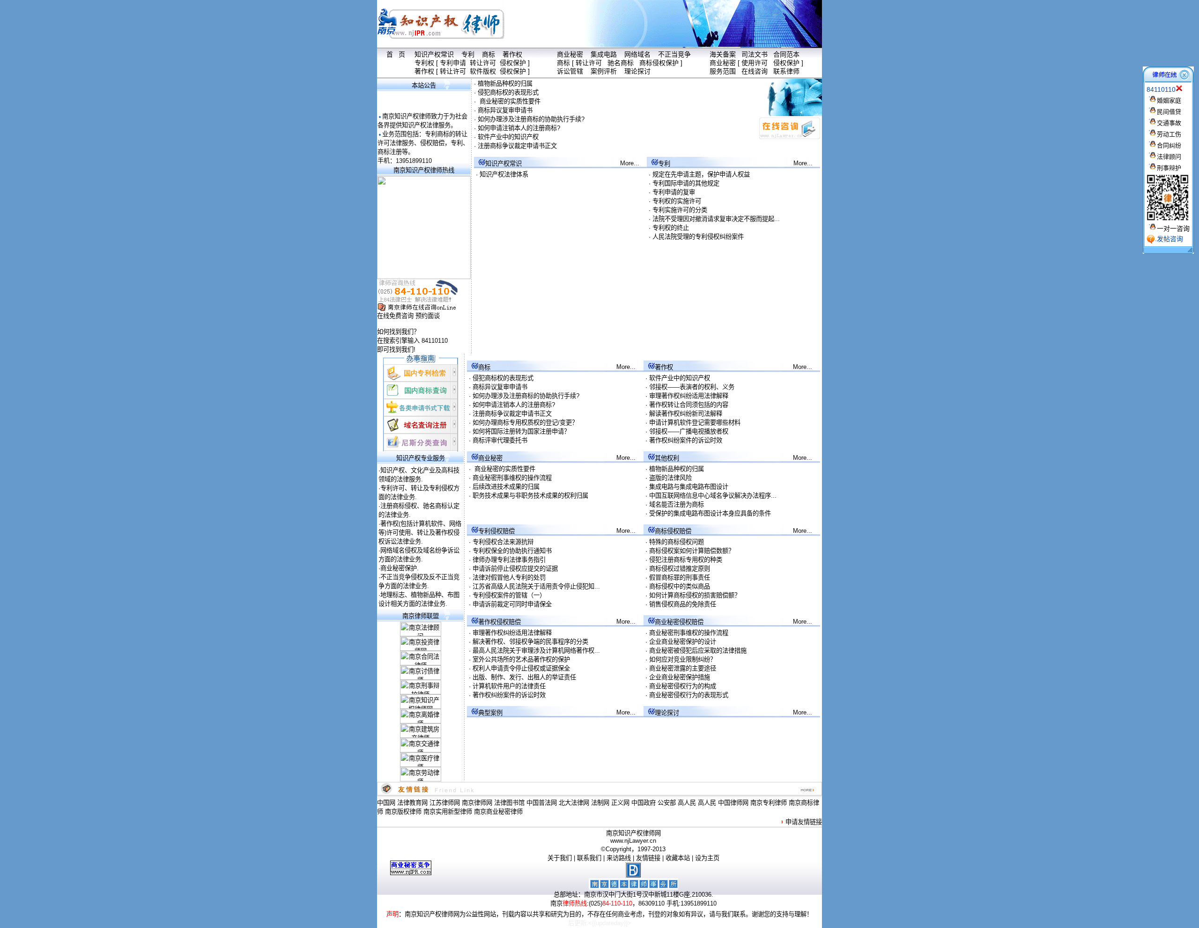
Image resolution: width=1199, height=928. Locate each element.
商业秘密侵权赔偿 (679, 622)
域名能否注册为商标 (676, 504)
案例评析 (604, 71)
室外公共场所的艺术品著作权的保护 (521, 659)
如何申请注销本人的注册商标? (519, 128)
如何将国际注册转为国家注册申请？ (521, 431)
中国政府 (643, 802)
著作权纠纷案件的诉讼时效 (685, 440)
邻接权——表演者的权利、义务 (691, 386)
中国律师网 (733, 802)
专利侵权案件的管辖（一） (509, 595)
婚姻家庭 (1169, 100)
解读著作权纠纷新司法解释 (685, 413)
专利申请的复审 (673, 192)
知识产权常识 (434, 54)
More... (629, 163)
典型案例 (490, 712)
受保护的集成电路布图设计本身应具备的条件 (710, 513)
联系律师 (786, 71)
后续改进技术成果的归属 (506, 486)
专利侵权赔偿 (496, 531)
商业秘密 (570, 54)
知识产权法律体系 (504, 174)
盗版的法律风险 (670, 477)
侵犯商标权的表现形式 (508, 92)
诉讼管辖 (570, 71)
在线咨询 (754, 71)
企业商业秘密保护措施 (679, 677)
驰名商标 (620, 62)
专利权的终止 (670, 227)
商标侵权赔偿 (673, 531)
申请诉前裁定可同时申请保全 (512, 604)
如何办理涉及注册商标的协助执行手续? (531, 119)
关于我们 (560, 858)
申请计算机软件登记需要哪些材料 (694, 422)
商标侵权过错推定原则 (679, 568)
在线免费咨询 (395, 315)
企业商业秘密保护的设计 (682, 641)
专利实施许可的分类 (679, 210)
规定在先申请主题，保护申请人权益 (701, 174)
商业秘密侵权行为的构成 (682, 686)
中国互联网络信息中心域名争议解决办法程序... (713, 495)
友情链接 (648, 858)
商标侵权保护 (659, 62)
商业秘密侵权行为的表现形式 (688, 695)
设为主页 (707, 858)
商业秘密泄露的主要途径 (682, 668)
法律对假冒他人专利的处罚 (509, 577)
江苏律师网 (444, 802)
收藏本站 (678, 858)
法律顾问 (1169, 156)
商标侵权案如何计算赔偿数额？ (691, 550)
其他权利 (667, 458)
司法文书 (754, 54)
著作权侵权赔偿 (499, 622)
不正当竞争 (674, 54)
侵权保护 (513, 62)
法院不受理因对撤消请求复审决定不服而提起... (716, 218)
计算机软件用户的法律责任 (509, 686)
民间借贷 (1169, 111)
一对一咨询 (1173, 228)
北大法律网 (574, 802)
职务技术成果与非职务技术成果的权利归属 (530, 495)
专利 (467, 54)
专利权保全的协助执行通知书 (512, 550)
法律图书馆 (509, 802)
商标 (488, 54)
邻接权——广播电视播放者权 (688, 431)
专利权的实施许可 (676, 201)
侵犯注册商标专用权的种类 (685, 559)
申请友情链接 (803, 821)
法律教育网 (412, 802)
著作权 (512, 54)
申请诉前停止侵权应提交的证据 (515, 568)
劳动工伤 (1169, 134)
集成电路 (604, 54)
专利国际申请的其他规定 (685, 183)
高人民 (687, 802)
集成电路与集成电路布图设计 (688, 486)
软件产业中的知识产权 (508, 136)
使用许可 (754, 62)
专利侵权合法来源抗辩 (503, 541)
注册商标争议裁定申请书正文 (517, 145)
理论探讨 (637, 71)
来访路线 (619, 858)
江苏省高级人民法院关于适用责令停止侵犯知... (536, 586)
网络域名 (637, 54)
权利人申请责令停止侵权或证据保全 (521, 668)
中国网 (386, 802)
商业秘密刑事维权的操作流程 (512, 477)
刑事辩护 (1169, 167)
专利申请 (453, 62)
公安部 (667, 802)
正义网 (620, 802)
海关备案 (723, 54)
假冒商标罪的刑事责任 (679, 577)
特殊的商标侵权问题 (676, 541)
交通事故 (1169, 122)
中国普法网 (541, 802)
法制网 (600, 802)
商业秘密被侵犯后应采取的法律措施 (698, 650)
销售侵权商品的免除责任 (682, 604)
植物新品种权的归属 (505, 83)
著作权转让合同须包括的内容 (688, 404)
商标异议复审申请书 (505, 110)
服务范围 (723, 71)
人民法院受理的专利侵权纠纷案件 (698, 236)
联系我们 (589, 858)
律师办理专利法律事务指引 (509, 559)
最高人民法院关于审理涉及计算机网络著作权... (536, 650)
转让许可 (483, 62)
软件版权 (483, 71)
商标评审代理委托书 (500, 440)
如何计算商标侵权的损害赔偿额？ (694, 595)
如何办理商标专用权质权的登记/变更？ (525, 422)
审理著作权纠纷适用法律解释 (688, 395)
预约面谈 (427, 315)
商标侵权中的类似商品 (679, 586)
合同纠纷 (1169, 145)
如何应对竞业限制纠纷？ (682, 659)
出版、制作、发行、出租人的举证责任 (524, 677)
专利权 (424, 62)
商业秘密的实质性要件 (509, 101)
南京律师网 (477, 802)
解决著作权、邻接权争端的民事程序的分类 (530, 641)
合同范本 (786, 54)
